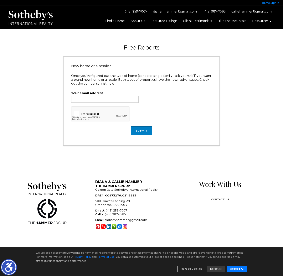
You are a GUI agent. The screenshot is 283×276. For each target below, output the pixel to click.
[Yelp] (103, 226)
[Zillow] (119, 226)
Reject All (216, 268)
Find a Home (115, 21)
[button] (8, 267)
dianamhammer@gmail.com (175, 11)
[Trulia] (114, 226)
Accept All (237, 268)
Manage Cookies (191, 268)
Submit (141, 130)
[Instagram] (125, 226)
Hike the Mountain (232, 21)
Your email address (87, 93)
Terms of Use (106, 256)
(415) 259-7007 (136, 11)
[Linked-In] (108, 226)
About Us (138, 21)
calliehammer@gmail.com (251, 11)
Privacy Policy (82, 256)
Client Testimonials (197, 21)
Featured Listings (164, 21)
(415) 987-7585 (214, 11)
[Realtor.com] (98, 226)
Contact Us (220, 199)
